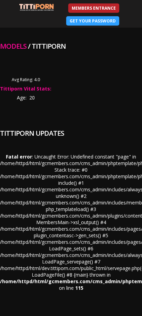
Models (13, 46)
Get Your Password (93, 21)
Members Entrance (94, 8)
